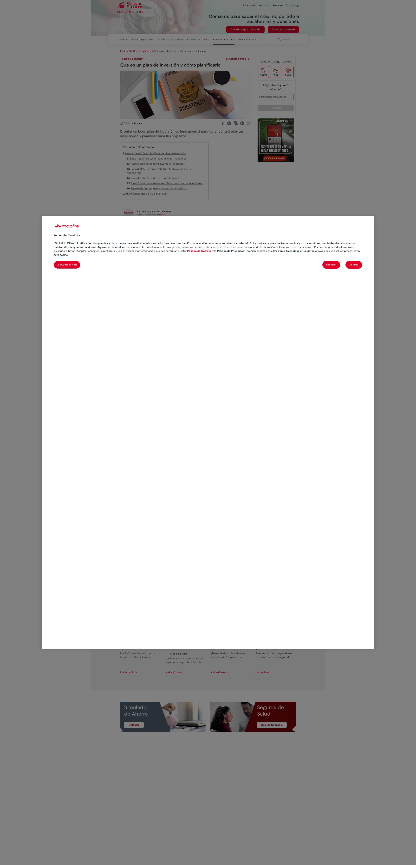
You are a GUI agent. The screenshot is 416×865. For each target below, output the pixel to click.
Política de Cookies (199, 251)
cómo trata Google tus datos (296, 251)
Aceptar (353, 264)
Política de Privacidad (230, 251)
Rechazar (331, 264)
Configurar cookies (67, 264)
